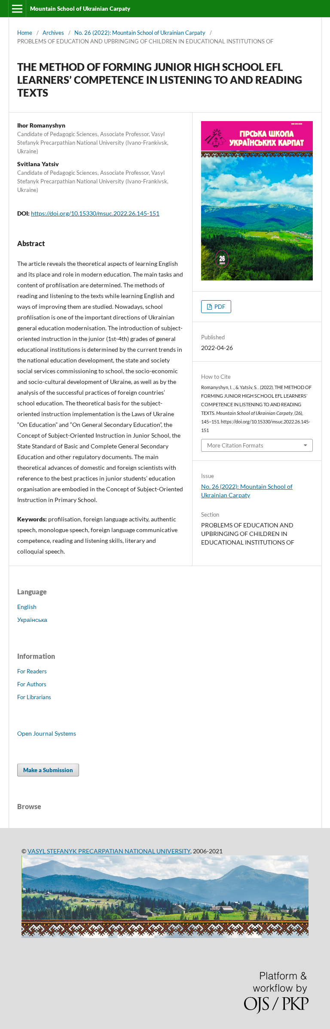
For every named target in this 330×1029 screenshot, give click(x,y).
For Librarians (34, 697)
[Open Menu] (17, 8)
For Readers (32, 671)
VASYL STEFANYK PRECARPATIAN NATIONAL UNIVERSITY (109, 851)
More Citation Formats (235, 445)
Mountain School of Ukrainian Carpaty (80, 8)
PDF (219, 306)
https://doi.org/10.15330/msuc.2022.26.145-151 (95, 213)
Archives (53, 32)
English (27, 606)
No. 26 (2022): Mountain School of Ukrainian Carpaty (139, 32)
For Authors (31, 684)
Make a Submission (48, 770)
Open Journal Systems (46, 733)
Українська (32, 619)
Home (24, 32)
